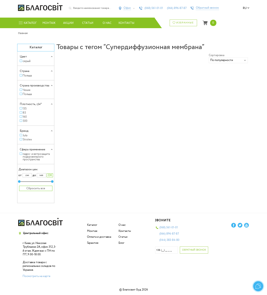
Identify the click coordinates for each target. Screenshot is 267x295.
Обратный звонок (207, 8)
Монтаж (49, 23)
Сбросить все (35, 188)
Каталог (92, 225)
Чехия (26, 90)
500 (25, 120)
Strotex (27, 139)
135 (25, 108)
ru (245, 8)
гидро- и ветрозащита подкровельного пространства (36, 156)
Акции (68, 23)
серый (26, 61)
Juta (25, 135)
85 (24, 112)
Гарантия (92, 243)
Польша (27, 75)
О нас (107, 23)
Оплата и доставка (99, 237)
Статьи (87, 23)
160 (25, 116)
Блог (121, 243)
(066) (177, 8)
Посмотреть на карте (36, 276)
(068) (153, 8)
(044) (169, 240)
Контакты (126, 23)
